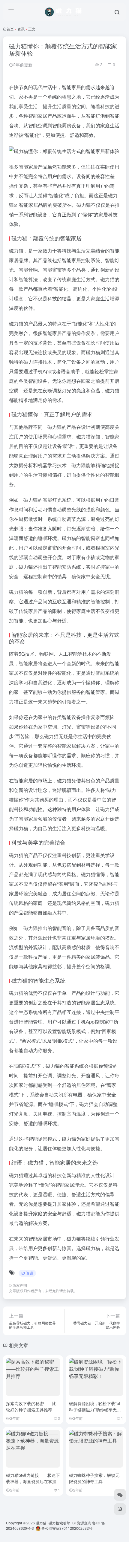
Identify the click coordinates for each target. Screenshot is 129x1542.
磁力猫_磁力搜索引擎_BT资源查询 (63, 1522)
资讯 (21, 28)
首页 (10, 28)
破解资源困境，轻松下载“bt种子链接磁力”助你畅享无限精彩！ (95, 1409)
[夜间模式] (120, 1509)
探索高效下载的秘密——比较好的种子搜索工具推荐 (31, 1406)
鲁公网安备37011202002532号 (66, 1528)
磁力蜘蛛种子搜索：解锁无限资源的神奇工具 (94, 1478)
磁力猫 (83, 204)
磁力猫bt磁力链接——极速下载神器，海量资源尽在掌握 (33, 1478)
